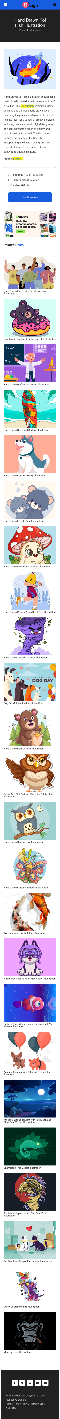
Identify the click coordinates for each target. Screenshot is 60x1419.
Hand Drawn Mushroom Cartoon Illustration (27, 566)
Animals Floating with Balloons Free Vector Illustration (27, 1073)
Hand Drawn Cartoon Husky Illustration (24, 475)
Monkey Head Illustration (17, 1352)
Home (8, 1404)
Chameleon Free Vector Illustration (22, 1167)
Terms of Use (37, 1404)
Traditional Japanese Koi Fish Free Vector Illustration (26, 1214)
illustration (28, 106)
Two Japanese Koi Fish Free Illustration (25, 933)
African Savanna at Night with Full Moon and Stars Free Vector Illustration (27, 1121)
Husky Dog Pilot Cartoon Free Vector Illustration (30, 978)
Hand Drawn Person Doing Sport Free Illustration (30, 612)
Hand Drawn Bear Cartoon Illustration (24, 748)
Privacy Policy (21, 1404)
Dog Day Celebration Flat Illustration (23, 703)
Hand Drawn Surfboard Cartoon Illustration (26, 430)
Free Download (30, 197)
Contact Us (11, 1408)
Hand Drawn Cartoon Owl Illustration (23, 842)
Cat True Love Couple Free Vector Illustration (28, 1261)
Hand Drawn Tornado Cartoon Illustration (26, 657)
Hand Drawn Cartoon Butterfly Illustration (26, 887)
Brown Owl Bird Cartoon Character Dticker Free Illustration (29, 795)
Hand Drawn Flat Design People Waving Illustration (25, 292)
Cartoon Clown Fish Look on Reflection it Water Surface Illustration (29, 1025)
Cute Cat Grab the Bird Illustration (22, 1306)
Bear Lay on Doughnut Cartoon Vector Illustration (30, 339)
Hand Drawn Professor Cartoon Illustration (26, 384)
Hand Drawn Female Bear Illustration (23, 521)
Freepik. (17, 158)
